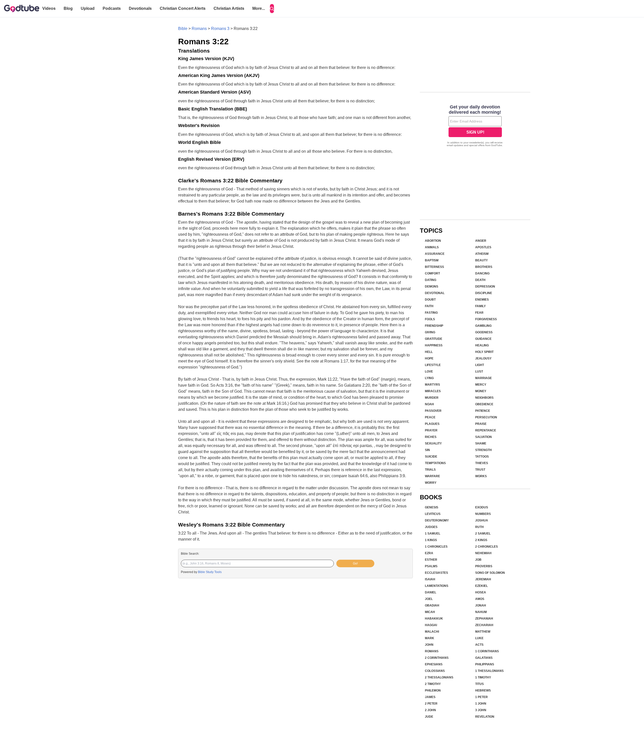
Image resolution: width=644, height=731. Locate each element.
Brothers (483, 267)
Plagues (432, 424)
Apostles (483, 247)
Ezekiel (481, 586)
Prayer (431, 430)
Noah (429, 404)
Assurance (435, 254)
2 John (430, 710)
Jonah (480, 605)
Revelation (484, 716)
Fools (430, 319)
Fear (479, 312)
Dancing (482, 273)
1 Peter (481, 697)
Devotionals (140, 8)
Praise (481, 424)
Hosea (480, 592)
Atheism (482, 254)
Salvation (483, 437)
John (429, 644)
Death (480, 280)
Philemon (433, 690)
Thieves (481, 463)
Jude (429, 716)
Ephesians (433, 664)
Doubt (430, 299)
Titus (479, 684)
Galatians (484, 658)
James (430, 697)
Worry (430, 482)
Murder (431, 397)
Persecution (486, 417)
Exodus (481, 507)
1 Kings (431, 540)
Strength (483, 450)
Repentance (485, 430)
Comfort (432, 273)
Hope (429, 358)
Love (429, 371)
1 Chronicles (436, 546)
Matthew (482, 631)
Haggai (431, 625)
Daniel (430, 592)
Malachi (432, 631)
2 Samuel (483, 533)
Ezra (429, 553)
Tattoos (482, 456)
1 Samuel (432, 533)
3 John (480, 710)
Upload (88, 8)
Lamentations (436, 586)
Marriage (483, 378)
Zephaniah (484, 618)
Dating (430, 280)
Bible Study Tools (210, 572)
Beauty (481, 260)
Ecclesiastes (436, 573)
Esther (431, 559)
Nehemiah (483, 553)
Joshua (481, 520)
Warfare (432, 476)
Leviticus (432, 514)
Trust (480, 469)
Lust (479, 371)
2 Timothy (433, 684)
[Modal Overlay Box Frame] (475, 126)
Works (481, 476)
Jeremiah (483, 579)
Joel (429, 599)
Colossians (435, 671)
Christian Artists (229, 8)
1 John (480, 703)
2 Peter (431, 703)
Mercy (480, 384)
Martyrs (432, 384)
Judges (431, 527)
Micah (430, 612)
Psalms (431, 566)
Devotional (435, 293)
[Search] (272, 8)
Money (480, 391)
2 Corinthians (437, 658)
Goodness (484, 332)
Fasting (431, 312)
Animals (432, 247)
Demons (431, 286)
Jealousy (483, 358)
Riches (430, 437)
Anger (480, 240)
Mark (429, 638)
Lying (429, 378)
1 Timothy (483, 677)
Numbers (483, 514)
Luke (479, 638)
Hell (429, 352)
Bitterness (434, 267)
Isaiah (430, 579)
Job (478, 559)
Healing (482, 345)
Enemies (482, 299)
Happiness (433, 345)
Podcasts (112, 8)
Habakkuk (434, 618)
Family (480, 306)
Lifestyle (433, 365)
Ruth (479, 527)
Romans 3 (220, 28)
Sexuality (433, 443)
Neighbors (484, 397)
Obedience (484, 404)
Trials (430, 469)
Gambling (483, 326)
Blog (68, 8)
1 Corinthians (487, 651)
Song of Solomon (490, 573)
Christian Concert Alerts (183, 8)
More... (258, 8)
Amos (479, 599)
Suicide (431, 456)
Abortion (433, 240)
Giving (430, 332)
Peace (430, 417)
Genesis (431, 507)
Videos (49, 8)
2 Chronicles (486, 546)
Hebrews (483, 690)
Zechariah (484, 625)
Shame (480, 443)
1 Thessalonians (489, 671)
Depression (485, 286)
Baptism (431, 260)
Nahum (481, 612)
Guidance (483, 339)
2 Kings (481, 540)
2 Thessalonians (439, 677)
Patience (482, 411)
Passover (433, 411)
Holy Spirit (484, 352)
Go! (355, 563)
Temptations (435, 463)
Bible (182, 28)
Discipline (483, 293)
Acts (479, 644)
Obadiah (432, 605)
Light (479, 365)
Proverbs (483, 566)
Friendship (434, 326)
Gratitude (433, 339)
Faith (429, 306)
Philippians (484, 664)
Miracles (433, 391)
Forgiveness (486, 319)
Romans (199, 28)
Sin (427, 450)
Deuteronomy (437, 520)
